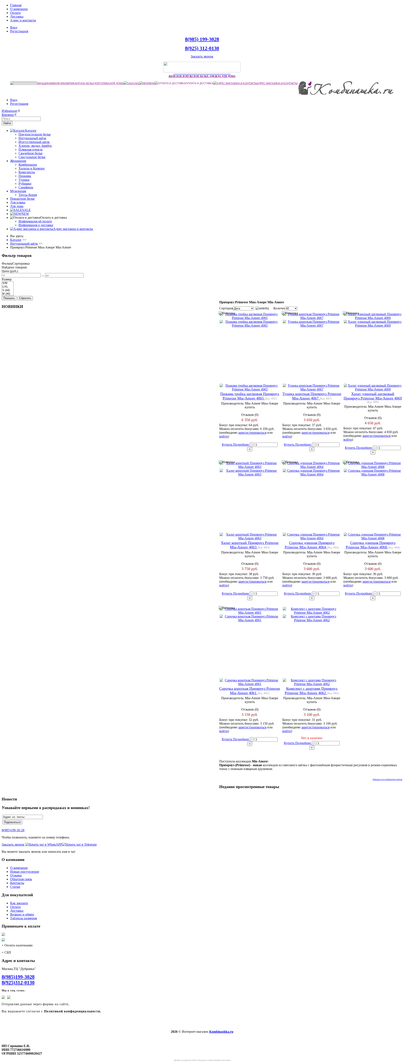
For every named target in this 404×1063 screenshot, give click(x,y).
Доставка (16, 16)
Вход (13, 27)
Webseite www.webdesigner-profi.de (387, 779)
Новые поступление (24, 871)
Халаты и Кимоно (32, 168)
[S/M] (7, 283)
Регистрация (19, 31)
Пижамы (25, 176)
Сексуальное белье (32, 157)
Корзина (8, 114)
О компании (19, 9)
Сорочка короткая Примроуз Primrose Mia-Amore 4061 (249, 690)
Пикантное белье (81, 83)
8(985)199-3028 (18, 977)
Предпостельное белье (35, 134)
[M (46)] (7, 294)
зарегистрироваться (252, 432)
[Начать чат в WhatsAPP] (43, 844)
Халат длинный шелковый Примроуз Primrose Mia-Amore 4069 (373, 396)
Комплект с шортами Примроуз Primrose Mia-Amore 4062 (311, 690)
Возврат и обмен (22, 914)
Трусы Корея (28, 195)
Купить (227, 444)
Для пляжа (102, 83)
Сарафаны (26, 187)
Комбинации (28, 164)
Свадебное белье (31, 153)
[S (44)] (7, 290)
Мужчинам (61, 83)
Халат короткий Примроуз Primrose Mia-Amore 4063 (250, 545)
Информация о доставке (36, 225)
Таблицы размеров (23, 918)
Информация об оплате (35, 221)
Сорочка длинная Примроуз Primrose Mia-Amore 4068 (371, 545)
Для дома (117, 83)
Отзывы (16, 875)
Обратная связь (21, 879)
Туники (24, 179)
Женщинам (45, 83)
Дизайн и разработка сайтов (185, 1060)
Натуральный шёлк (32, 138)
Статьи (15, 886)
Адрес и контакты (23, 20)
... (42, 275)
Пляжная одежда (31, 149)
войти (223, 436)
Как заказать (19, 903)
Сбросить (25, 298)
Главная (15, 5)
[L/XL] (7, 287)
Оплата (15, 12)
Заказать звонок (202, 56)
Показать (9, 298)
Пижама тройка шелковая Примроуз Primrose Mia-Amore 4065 (249, 396)
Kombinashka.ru (221, 1031)
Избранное (9, 111)
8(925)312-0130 (18, 982)
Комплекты (27, 172)
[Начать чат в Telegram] (79, 844)
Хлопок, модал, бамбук (35, 145)
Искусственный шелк (34, 142)
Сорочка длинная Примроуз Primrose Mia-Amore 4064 (310, 545)
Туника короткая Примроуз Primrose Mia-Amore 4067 (311, 396)
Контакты (17, 883)
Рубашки (25, 183)
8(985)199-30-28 (13, 830)
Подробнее (241, 444)
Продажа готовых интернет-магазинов (214, 1060)
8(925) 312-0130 (202, 48)
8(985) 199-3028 (202, 39)
